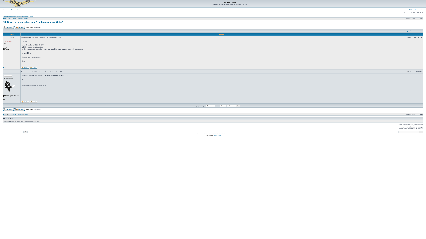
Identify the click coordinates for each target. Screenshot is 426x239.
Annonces (20, 18)
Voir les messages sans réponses (12, 16)
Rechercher (419, 10)
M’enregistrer (16, 10)
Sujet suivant (419, 31)
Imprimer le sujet (8, 31)
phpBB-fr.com (217, 135)
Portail (5, 18)
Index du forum (12, 18)
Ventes (26, 18)
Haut (4, 67)
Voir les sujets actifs (27, 16)
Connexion (7, 10)
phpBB (205, 134)
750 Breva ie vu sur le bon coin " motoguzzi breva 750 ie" (33, 22)
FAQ (412, 10)
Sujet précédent (410, 31)
